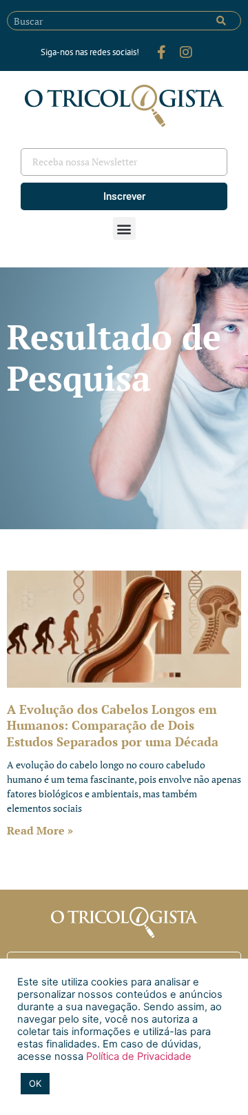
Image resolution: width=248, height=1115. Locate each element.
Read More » (40, 830)
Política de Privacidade (137, 1056)
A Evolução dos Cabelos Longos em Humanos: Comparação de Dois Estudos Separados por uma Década (112, 725)
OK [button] (35, 1083)
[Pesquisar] (221, 21)
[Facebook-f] (161, 52)
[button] (124, 228)
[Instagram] (186, 52)
